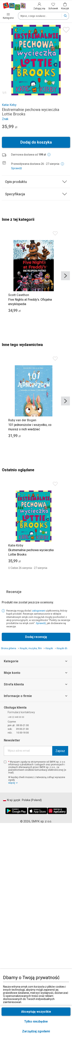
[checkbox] (5, 762)
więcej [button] (11, 783)
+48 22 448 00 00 (16, 717)
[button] (36, 1031)
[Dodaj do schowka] (65, 28)
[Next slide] (65, 275)
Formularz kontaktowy (21, 712)
